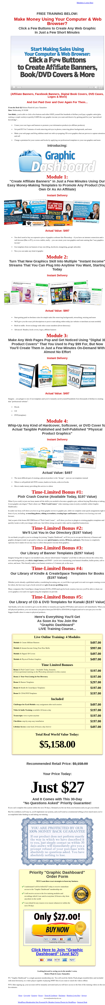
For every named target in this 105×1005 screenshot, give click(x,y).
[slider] (55, 87)
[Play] (14, 87)
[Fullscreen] (100, 87)
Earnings (34, 995)
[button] (57, 62)
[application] (57, 63)
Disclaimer (62, 995)
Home (20, 995)
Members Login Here (85, 3)
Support (84, 995)
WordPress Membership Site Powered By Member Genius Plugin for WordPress (47, 1002)
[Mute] (96, 87)
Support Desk (82, 1002)
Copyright (27, 995)
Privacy (40, 995)
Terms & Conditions (51, 995)
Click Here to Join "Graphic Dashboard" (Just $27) (57, 952)
